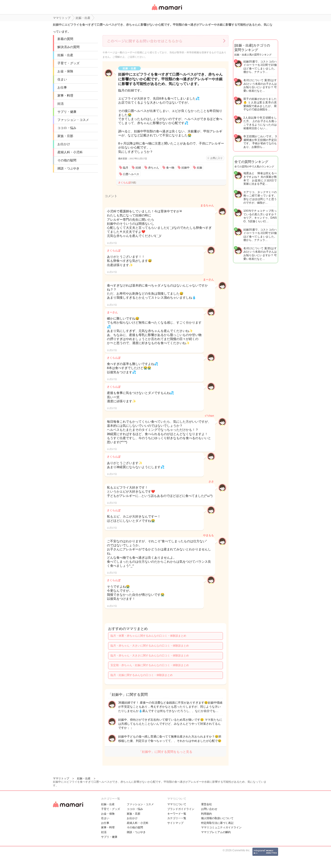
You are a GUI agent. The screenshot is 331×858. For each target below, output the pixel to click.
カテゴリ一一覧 (176, 818)
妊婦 (138, 167)
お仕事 (62, 87)
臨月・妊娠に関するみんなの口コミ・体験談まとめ (142, 675)
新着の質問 (65, 39)
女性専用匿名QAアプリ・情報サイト (166, 10)
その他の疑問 (66, 160)
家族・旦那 (65, 136)
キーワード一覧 (176, 813)
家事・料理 (65, 95)
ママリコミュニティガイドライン (221, 827)
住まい (62, 79)
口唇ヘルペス (131, 174)
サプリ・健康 (66, 111)
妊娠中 (185, 167)
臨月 (125, 167)
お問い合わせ (209, 809)
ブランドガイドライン (180, 809)
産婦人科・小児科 (70, 152)
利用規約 (206, 813)
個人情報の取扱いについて (217, 818)
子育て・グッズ (68, 63)
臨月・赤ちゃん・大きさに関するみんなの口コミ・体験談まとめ (150, 655)
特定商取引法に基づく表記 (217, 823)
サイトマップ (175, 823)
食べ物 (170, 167)
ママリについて (176, 804)
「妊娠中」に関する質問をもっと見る (165, 752)
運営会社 (206, 804)
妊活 (60, 103)
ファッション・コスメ (73, 120)
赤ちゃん (153, 167)
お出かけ (63, 144)
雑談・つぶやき (68, 168)
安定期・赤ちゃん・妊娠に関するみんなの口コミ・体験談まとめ (150, 665)
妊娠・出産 (65, 55)
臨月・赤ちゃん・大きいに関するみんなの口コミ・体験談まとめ (150, 645)
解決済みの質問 (68, 47)
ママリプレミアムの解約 (216, 832)
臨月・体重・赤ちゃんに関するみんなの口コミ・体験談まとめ (148, 635)
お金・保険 (65, 71)
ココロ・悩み (66, 128)
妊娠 (199, 167)
